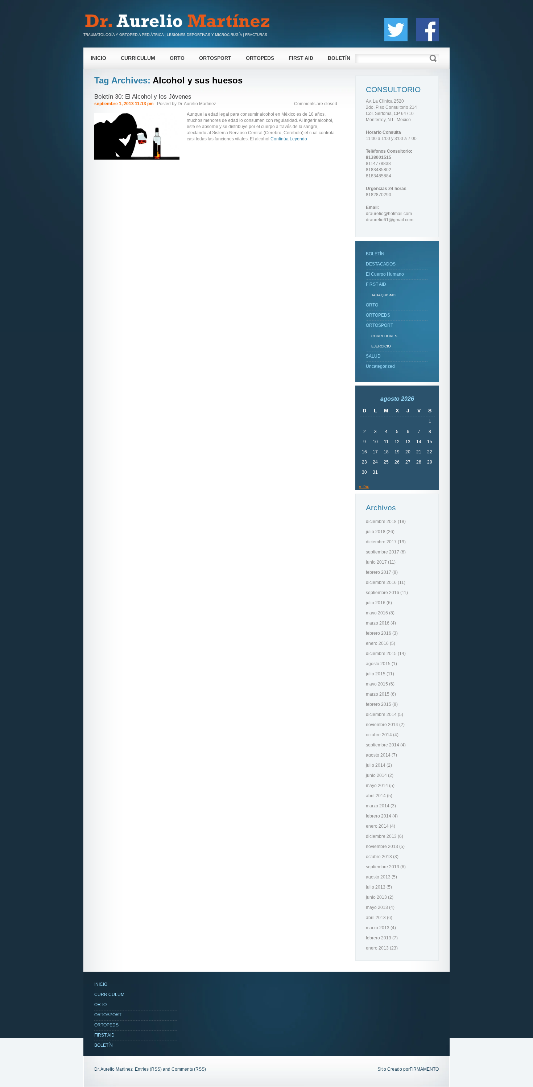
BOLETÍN (339, 58)
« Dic (364, 486)
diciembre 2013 (381, 836)
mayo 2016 (377, 612)
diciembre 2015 (381, 653)
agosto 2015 (378, 663)
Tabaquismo (383, 295)
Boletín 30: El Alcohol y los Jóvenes (142, 96)
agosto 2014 (378, 755)
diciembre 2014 (381, 714)
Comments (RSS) (189, 1069)
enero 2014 (377, 826)
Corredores (384, 336)
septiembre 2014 (382, 745)
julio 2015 (375, 673)
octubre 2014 (379, 734)
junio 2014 (376, 775)
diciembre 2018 (381, 521)
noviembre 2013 (382, 846)
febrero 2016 (378, 633)
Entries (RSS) (148, 1069)
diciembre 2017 (381, 541)
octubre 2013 (379, 856)
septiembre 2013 (382, 866)
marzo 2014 (377, 805)
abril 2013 (376, 917)
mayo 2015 (377, 684)
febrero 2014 (378, 816)
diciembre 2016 (381, 582)
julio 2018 (375, 531)
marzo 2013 (377, 927)
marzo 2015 (377, 694)
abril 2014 (376, 795)
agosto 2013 (378, 877)
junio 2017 (376, 562)
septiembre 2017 (382, 552)
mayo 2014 (377, 785)
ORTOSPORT (215, 58)
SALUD (373, 356)
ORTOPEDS (260, 58)
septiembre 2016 (382, 592)
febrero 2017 (378, 572)
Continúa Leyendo (288, 138)
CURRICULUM (138, 58)
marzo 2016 (377, 623)
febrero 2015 (378, 704)
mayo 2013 (377, 907)
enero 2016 (377, 643)
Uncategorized (380, 366)
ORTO (177, 58)
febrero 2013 (378, 937)
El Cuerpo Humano (385, 274)
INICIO (98, 58)
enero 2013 (377, 948)
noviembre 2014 (382, 724)
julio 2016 (375, 602)
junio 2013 (376, 897)
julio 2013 (375, 887)
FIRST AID (301, 58)
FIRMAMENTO (424, 1069)
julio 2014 (375, 765)
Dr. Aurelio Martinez (197, 103)
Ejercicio (381, 346)
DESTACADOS (381, 264)
